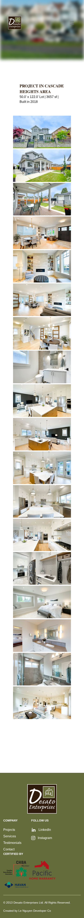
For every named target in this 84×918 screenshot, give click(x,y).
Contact (8, 849)
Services (9, 836)
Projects (9, 829)
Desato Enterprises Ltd (28, 902)
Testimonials (12, 842)
